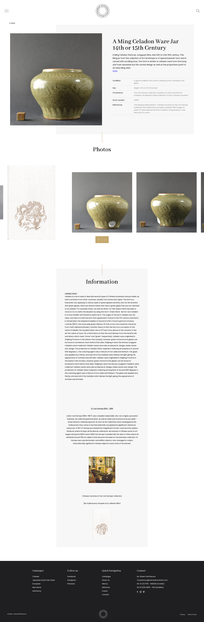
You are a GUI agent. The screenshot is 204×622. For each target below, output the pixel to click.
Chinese (35, 576)
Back (13, 23)
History (105, 584)
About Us (106, 580)
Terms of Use (192, 614)
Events (105, 591)
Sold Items (36, 591)
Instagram (71, 580)
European (36, 584)
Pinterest (71, 584)
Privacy (182, 614)
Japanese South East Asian (43, 580)
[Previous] (98, 239)
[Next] (105, 239)
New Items (36, 587)
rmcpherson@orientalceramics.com (152, 580)
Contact (105, 594)
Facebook (71, 576)
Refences (106, 587)
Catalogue (106, 576)
